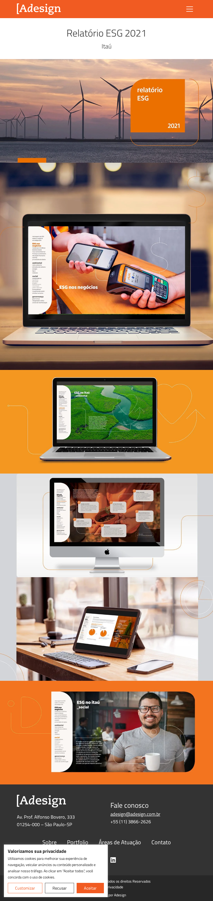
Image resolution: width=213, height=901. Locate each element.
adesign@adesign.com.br (135, 814)
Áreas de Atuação (120, 842)
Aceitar (90, 888)
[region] (56, 871)
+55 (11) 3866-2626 (130, 821)
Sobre (49, 842)
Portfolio (77, 842)
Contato (161, 842)
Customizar (25, 888)
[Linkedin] (113, 860)
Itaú (107, 46)
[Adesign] (39, 9)
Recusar (59, 888)
